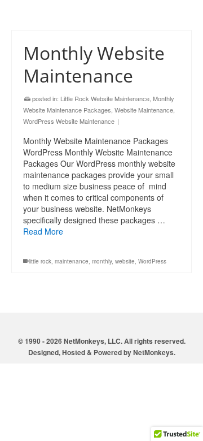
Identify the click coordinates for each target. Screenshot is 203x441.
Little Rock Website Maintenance (104, 98)
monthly (102, 261)
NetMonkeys (153, 352)
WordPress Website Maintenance (68, 121)
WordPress (152, 261)
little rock (40, 261)
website (125, 261)
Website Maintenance (143, 109)
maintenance (72, 261)
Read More (43, 231)
